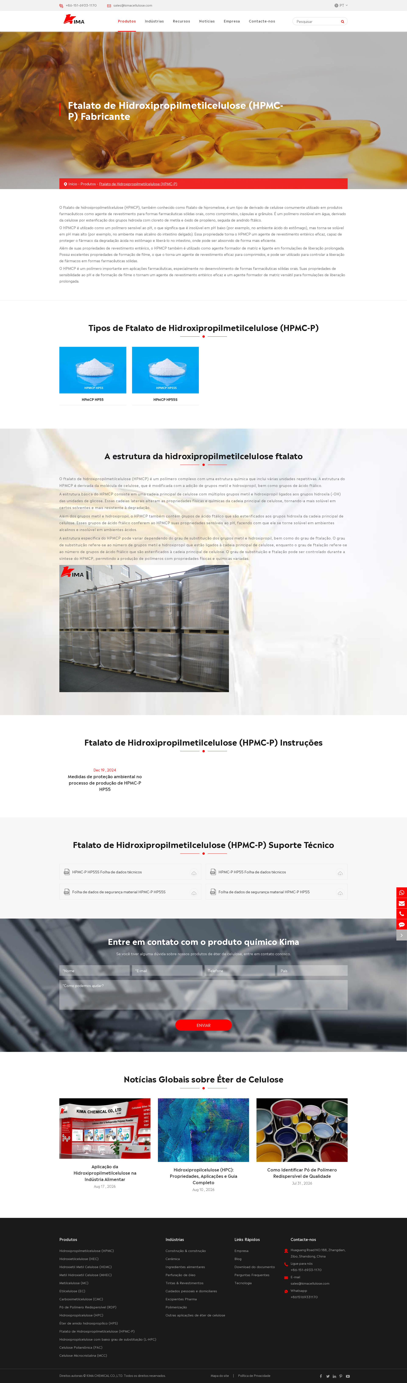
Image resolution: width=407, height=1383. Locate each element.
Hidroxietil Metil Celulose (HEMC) (85, 1266)
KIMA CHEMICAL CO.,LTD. (104, 1375)
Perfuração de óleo (180, 1274)
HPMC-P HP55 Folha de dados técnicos (252, 871)
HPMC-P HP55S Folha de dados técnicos (107, 871)
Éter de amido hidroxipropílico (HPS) (88, 1322)
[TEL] (401, 914)
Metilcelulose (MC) (73, 1282)
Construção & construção (186, 1250)
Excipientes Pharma (181, 1298)
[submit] (342, 21)
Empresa (232, 20)
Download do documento (254, 1266)
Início (72, 183)
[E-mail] (401, 903)
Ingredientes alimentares (185, 1266)
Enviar (203, 1025)
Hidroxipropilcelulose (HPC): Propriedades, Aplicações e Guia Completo (203, 1175)
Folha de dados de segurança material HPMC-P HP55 (264, 891)
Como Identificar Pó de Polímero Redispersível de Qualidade (302, 1172)
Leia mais (104, 1153)
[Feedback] (401, 924)
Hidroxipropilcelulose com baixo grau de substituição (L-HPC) (107, 1339)
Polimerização (176, 1306)
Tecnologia (243, 1282)
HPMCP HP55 (93, 399)
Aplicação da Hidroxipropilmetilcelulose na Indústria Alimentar (105, 1172)
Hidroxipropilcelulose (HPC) (81, 1314)
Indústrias (154, 20)
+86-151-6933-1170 (81, 5)
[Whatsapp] (401, 892)
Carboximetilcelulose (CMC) (81, 1298)
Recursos (181, 20)
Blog (237, 1258)
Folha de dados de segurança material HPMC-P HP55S (119, 891)
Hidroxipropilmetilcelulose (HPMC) (86, 1250)
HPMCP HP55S (165, 399)
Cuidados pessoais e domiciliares (191, 1290)
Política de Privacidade (254, 1375)
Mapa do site (220, 1375)
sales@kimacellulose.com (132, 5)
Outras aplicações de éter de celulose (195, 1314)
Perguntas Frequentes (251, 1274)
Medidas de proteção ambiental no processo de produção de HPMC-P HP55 (105, 782)
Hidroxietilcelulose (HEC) (79, 1258)
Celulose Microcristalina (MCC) (83, 1355)
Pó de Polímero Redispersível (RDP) (87, 1306)
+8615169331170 (304, 1296)
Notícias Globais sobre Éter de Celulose (203, 1078)
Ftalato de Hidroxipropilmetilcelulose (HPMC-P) (138, 183)
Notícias (207, 20)
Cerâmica (173, 1258)
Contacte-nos (262, 20)
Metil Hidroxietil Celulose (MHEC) (85, 1274)
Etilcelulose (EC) (72, 1290)
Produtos (127, 20)
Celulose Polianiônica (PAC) (80, 1347)
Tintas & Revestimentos (185, 1282)
